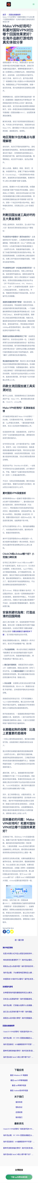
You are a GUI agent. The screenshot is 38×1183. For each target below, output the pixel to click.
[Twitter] (8, 931)
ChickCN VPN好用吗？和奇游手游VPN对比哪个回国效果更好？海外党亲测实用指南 (19, 1032)
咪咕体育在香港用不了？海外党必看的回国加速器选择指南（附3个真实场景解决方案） (19, 960)
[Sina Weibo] (12, 931)
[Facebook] (4, 931)
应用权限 (19, 1112)
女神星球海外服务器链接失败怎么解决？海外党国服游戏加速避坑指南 (19, 993)
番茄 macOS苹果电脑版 (19, 1080)
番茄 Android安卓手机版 (19, 1090)
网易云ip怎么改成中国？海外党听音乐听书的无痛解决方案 (19, 966)
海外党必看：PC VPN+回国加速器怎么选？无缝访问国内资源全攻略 (19, 1038)
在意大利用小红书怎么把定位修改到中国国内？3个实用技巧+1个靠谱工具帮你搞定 (19, 953)
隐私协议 (19, 1107)
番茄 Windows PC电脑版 (19, 1075)
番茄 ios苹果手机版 (19, 1085)
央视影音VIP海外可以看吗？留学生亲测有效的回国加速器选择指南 (19, 979)
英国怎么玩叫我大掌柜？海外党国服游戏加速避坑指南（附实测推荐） (19, 1018)
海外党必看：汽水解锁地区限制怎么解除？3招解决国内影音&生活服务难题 (19, 973)
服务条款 (19, 1102)
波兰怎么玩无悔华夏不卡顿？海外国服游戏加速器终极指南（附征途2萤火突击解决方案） (19, 1012)
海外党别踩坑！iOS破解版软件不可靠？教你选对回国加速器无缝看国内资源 (19, 1044)
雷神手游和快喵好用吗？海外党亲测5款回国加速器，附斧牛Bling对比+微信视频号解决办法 (19, 1051)
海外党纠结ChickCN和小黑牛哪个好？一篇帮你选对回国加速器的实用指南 (19, 1057)
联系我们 (19, 1117)
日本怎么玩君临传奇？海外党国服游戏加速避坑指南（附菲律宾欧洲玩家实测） (19, 999)
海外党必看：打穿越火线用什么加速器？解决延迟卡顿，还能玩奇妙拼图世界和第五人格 (19, 1005)
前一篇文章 (19, 940)
